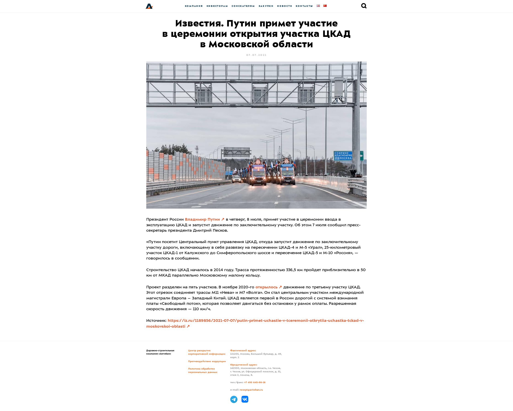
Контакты (304, 6)
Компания (194, 6)
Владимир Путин (202, 220)
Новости (284, 6)
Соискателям (243, 6)
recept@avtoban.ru (251, 390)
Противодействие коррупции (207, 361)
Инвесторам (217, 6)
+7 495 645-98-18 (255, 382)
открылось (266, 287)
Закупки (266, 6)
